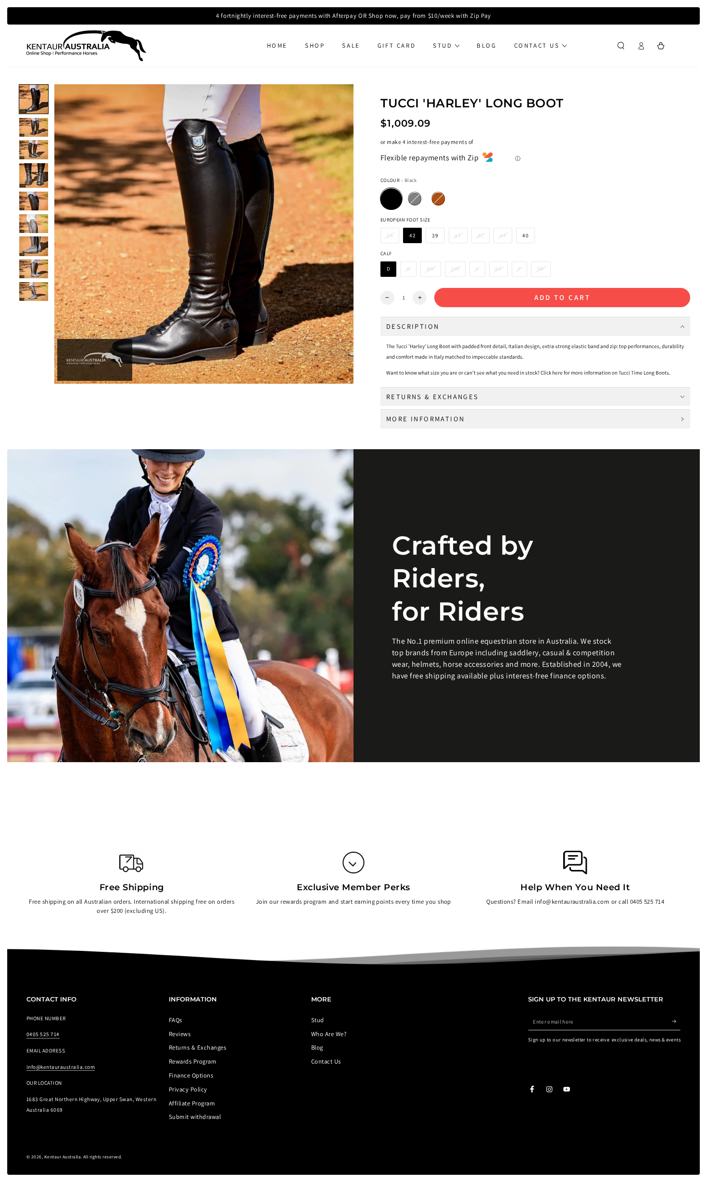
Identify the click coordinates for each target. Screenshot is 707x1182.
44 (503, 235)
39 (435, 235)
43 (457, 235)
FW (541, 268)
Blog (317, 1047)
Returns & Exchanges (197, 1047)
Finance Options (191, 1075)
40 (525, 235)
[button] (621, 45)
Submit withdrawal (195, 1117)
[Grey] (415, 199)
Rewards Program (192, 1061)
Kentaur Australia (62, 1157)
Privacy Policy (188, 1089)
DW (455, 268)
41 (481, 235)
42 (412, 235)
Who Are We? (328, 1034)
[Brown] (438, 199)
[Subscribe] (676, 1021)
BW (431, 268)
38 (390, 235)
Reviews (179, 1034)
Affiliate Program (192, 1103)
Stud (317, 1020)
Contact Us (326, 1061)
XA (498, 268)
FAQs (175, 1020)
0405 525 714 (43, 1034)
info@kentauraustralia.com (60, 1067)
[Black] (391, 199)
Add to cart (562, 297)
